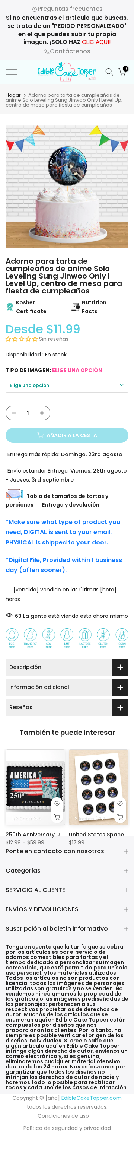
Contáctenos (70, 51)
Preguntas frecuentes (70, 8)
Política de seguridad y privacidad (67, 1128)
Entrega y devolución (70, 504)
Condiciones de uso (63, 1116)
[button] (22, 339)
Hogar (13, 95)
